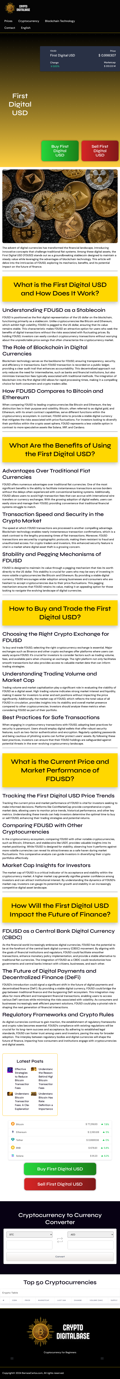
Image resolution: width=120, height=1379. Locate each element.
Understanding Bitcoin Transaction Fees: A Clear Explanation (24, 1101)
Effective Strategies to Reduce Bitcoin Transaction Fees (22, 1078)
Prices (8, 21)
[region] (60, 1366)
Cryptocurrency (28, 21)
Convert (60, 1256)
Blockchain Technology (60, 21)
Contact (9, 28)
